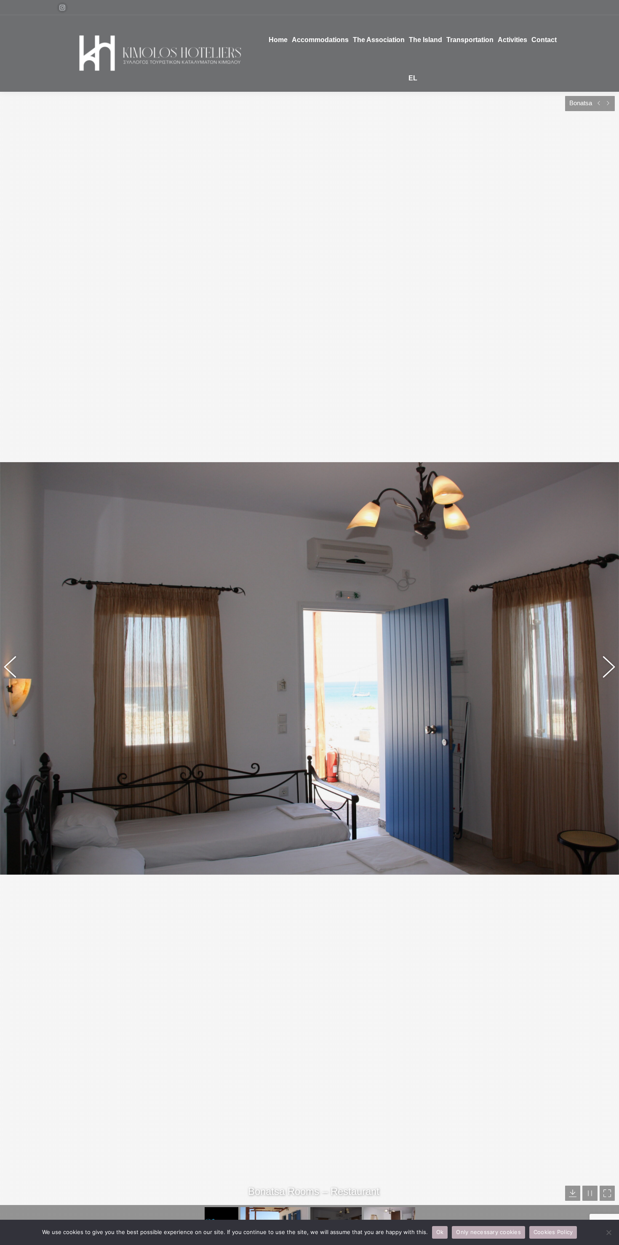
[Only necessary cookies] (608, 1232)
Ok (440, 1232)
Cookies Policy (553, 1232)
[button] (14, 668)
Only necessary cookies (488, 1232)
